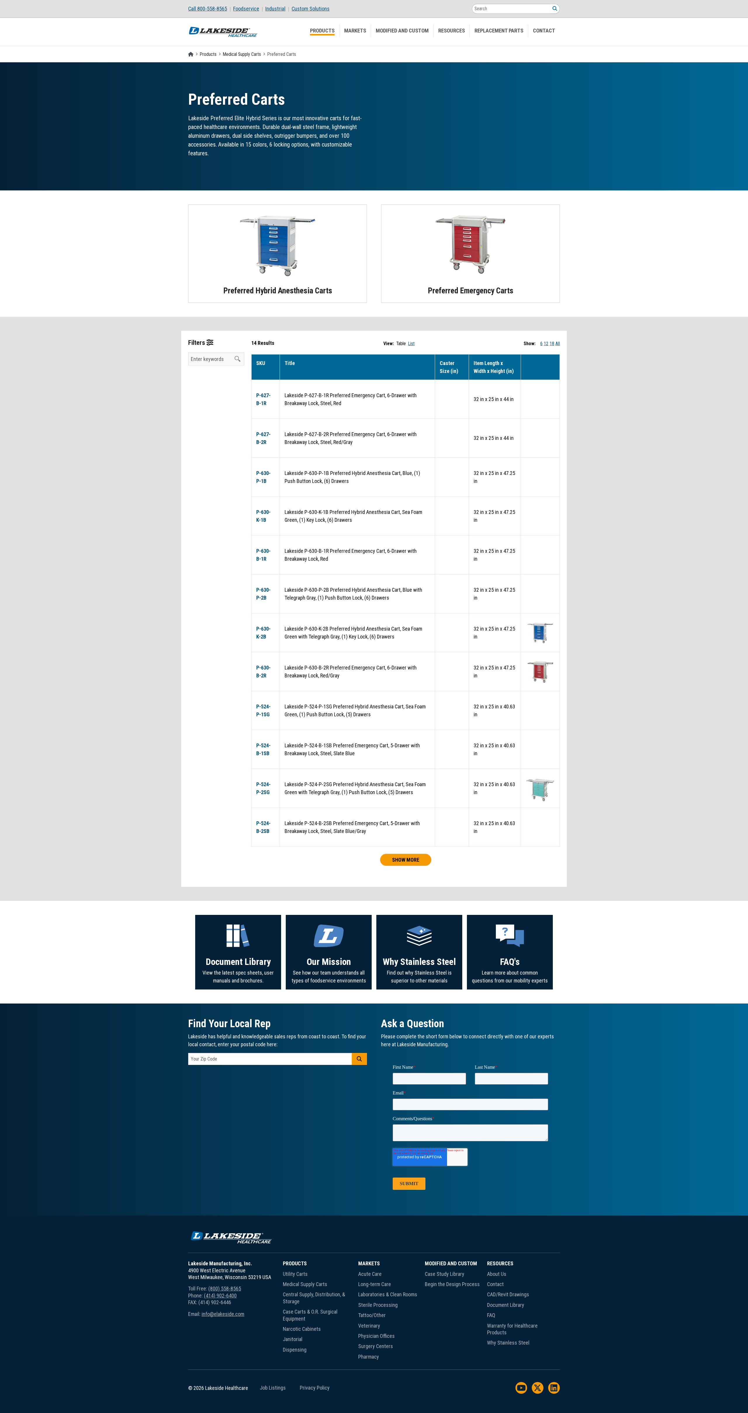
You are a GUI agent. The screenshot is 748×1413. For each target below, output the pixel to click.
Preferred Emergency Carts (470, 290)
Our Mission (329, 961)
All (557, 343)
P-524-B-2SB (263, 827)
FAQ (491, 1315)
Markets (355, 30)
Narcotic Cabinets (302, 1329)
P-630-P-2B (263, 594)
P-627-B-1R (263, 399)
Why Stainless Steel (419, 961)
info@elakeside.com (223, 1314)
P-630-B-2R (263, 672)
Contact (544, 30)
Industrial (275, 9)
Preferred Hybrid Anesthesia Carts (277, 290)
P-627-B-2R (263, 438)
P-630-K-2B (263, 633)
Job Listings (273, 1388)
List (411, 343)
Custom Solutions (311, 9)
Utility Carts (295, 1274)
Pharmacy (368, 1357)
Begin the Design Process (452, 1284)
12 (546, 343)
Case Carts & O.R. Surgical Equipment (310, 1315)
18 (552, 343)
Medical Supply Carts (242, 54)
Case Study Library (444, 1274)
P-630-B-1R (263, 555)
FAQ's (510, 961)
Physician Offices (376, 1336)
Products (322, 30)
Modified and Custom (402, 30)
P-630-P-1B (263, 477)
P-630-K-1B (263, 516)
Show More (405, 860)
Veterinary (369, 1326)
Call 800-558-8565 (207, 9)
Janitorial (292, 1339)
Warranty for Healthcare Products (512, 1329)
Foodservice (246, 9)
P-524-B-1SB (263, 749)
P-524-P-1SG (263, 710)
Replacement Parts (499, 30)
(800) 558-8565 (224, 1288)
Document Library (238, 961)
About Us (496, 1274)
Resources (451, 30)
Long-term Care (374, 1284)
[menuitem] (210, 8)
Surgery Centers (375, 1346)
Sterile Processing (378, 1305)
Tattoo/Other (372, 1315)
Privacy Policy (315, 1388)
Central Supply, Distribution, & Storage (314, 1297)
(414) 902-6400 (220, 1295)
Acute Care (370, 1274)
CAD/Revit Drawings (508, 1294)
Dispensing (295, 1350)
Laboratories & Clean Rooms (387, 1294)
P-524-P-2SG (263, 788)
